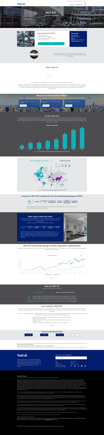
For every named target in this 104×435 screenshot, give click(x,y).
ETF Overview (26, 25)
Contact (57, 362)
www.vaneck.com (73, 301)
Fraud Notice (73, 361)
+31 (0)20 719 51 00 (38, 345)
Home (56, 361)
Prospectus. (71, 56)
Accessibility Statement (60, 366)
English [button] (84, 1)
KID (66, 56)
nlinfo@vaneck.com (50, 345)
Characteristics (39, 25)
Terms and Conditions (60, 365)
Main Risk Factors (83, 54)
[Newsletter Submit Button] (86, 357)
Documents (80, 25)
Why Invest (66, 25)
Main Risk (53, 25)
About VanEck (79, 4)
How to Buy (51, 43)
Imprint (72, 362)
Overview (72, 4)
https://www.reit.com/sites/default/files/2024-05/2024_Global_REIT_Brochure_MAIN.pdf (54, 151)
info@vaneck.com (49, 419)
